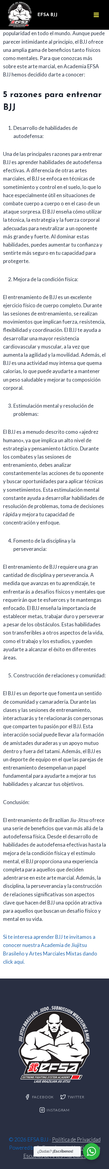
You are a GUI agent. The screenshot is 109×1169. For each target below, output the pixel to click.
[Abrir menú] (96, 14)
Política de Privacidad (76, 1139)
